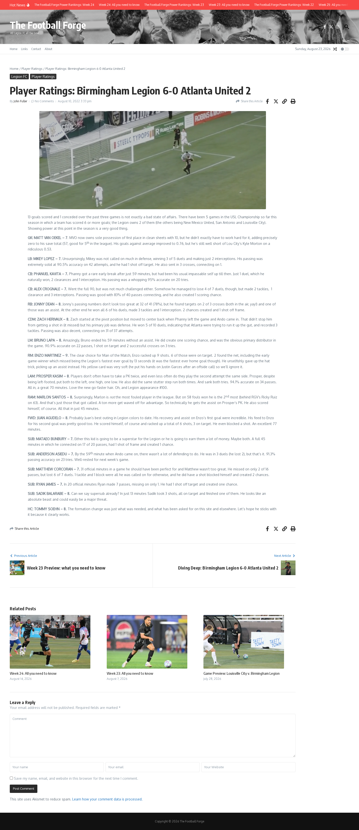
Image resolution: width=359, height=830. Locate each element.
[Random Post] (335, 49)
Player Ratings (31, 69)
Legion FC (19, 76)
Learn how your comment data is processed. (107, 799)
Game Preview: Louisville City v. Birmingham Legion (241, 673)
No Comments (44, 101)
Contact (36, 49)
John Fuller (20, 101)
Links (24, 49)
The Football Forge (48, 25)
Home (13, 49)
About (48, 49)
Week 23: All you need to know (130, 673)
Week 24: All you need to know (33, 673)
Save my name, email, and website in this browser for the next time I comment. (76, 778)
